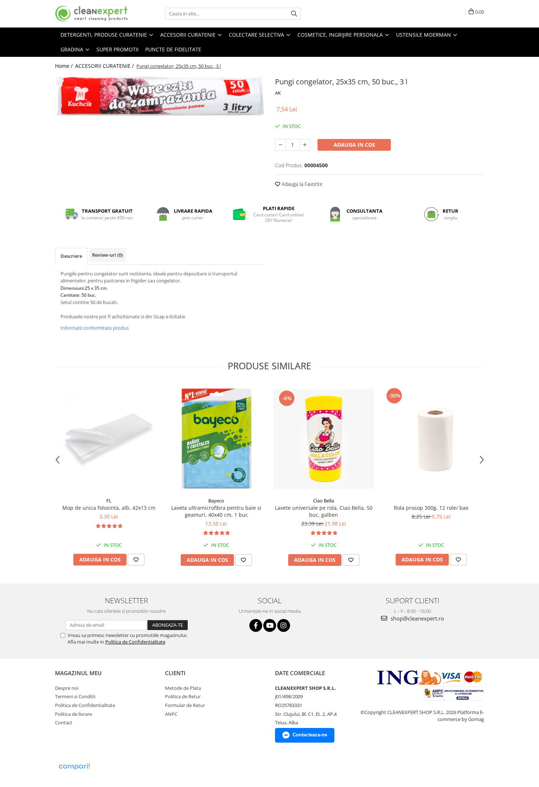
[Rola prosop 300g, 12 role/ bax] (431, 438)
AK (278, 92)
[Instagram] (283, 625)
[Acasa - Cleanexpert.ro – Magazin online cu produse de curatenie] (91, 14)
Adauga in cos (354, 144)
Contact (63, 722)
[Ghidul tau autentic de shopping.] (74, 766)
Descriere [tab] (71, 256)
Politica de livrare (73, 714)
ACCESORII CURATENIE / (105, 65)
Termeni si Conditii (75, 696)
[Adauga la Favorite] (136, 559)
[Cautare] (294, 14)
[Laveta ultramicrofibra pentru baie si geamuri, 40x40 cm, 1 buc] (216, 439)
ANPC (171, 714)
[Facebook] (255, 625)
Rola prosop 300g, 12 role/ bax (431, 507)
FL (108, 500)
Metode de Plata (183, 688)
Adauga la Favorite (301, 183)
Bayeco (216, 500)
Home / (64, 65)
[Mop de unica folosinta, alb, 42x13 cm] (109, 439)
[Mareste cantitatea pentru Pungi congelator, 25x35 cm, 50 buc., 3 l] (304, 145)
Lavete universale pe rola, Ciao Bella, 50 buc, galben (324, 511)
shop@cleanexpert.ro (416, 618)
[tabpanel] (159, 96)
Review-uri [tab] (107, 255)
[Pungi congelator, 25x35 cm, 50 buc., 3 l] (159, 96)
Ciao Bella (323, 500)
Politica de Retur (183, 696)
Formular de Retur (185, 705)
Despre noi (66, 688)
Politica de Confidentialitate (135, 641)
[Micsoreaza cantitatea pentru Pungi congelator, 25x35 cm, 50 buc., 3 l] (280, 145)
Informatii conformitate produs (94, 328)
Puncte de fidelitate (173, 49)
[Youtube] (269, 625)
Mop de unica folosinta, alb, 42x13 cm (108, 507)
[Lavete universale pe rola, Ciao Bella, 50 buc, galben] (324, 439)
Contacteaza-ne (310, 734)
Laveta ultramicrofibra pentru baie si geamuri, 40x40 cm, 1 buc (216, 511)
